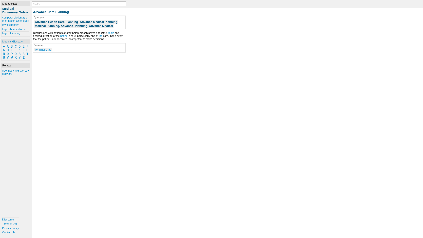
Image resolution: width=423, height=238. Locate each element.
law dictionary (10, 24)
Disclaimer (8, 219)
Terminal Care (43, 49)
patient (64, 36)
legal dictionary (11, 33)
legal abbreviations (13, 29)
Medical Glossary (12, 41)
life (100, 36)
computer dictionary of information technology (15, 19)
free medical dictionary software (15, 72)
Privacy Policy (10, 228)
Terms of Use (10, 223)
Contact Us (8, 232)
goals (111, 33)
